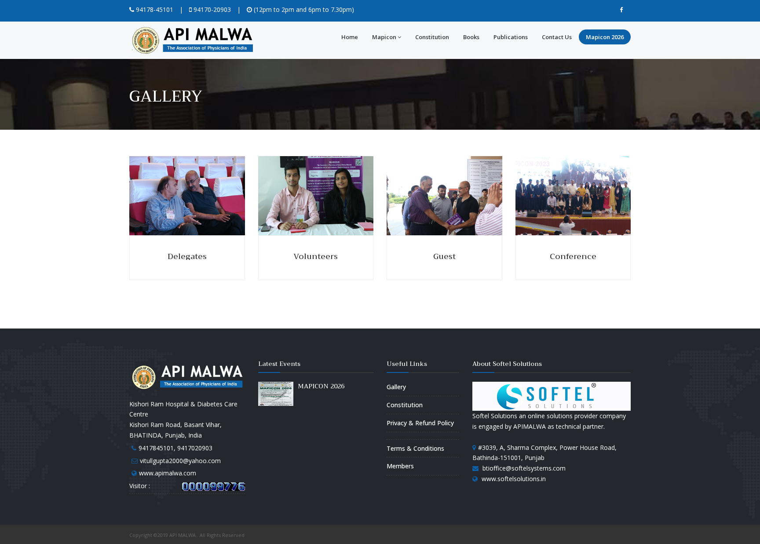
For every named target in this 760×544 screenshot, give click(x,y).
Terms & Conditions (415, 448)
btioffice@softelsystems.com (524, 468)
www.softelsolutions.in (514, 479)
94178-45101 (153, 9)
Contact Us (557, 37)
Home (349, 37)
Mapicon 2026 (605, 37)
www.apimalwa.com (167, 473)
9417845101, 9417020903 (175, 448)
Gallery (396, 387)
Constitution (432, 37)
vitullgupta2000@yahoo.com (180, 460)
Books (471, 37)
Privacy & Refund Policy (420, 423)
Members (400, 466)
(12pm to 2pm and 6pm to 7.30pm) (303, 9)
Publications (510, 37)
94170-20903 (211, 9)
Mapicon (384, 37)
